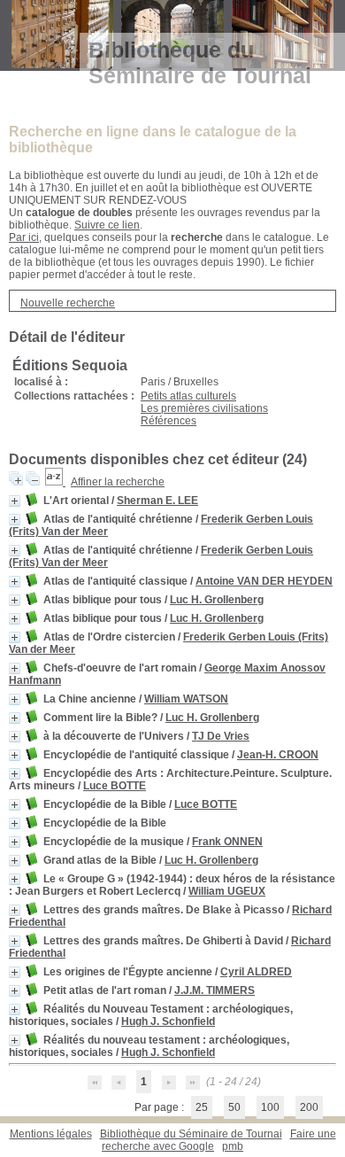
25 (202, 1107)
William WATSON (186, 699)
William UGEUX (226, 891)
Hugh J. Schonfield (168, 1021)
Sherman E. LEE (157, 500)
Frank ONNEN (227, 841)
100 (270, 1107)
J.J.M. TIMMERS (214, 990)
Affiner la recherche (118, 482)
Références (168, 421)
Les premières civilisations (204, 408)
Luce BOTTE (114, 786)
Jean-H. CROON (277, 755)
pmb (232, 1146)
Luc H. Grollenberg (217, 600)
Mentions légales (51, 1134)
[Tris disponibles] (55, 482)
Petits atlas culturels (188, 396)
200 (309, 1107)
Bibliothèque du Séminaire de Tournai (191, 1134)
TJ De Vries (220, 736)
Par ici (24, 237)
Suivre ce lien (107, 225)
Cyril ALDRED (256, 972)
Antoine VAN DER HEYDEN (264, 581)
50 (234, 1107)
